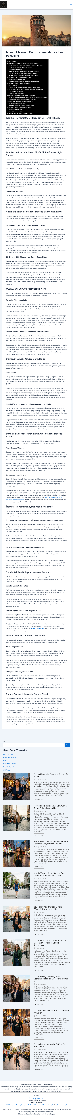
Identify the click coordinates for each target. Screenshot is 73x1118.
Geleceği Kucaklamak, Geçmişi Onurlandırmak (23, 99)
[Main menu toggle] (71, 5)
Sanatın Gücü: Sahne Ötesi (18, 103)
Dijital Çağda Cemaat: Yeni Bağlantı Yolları (22, 105)
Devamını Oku (39, 799)
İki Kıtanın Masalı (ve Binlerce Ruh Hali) (21, 67)
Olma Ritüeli (14, 85)
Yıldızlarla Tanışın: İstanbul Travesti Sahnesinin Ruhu (23, 71)
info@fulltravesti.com (37, 1098)
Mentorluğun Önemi (16, 109)
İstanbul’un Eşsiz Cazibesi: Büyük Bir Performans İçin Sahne (25, 65)
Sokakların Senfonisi (16, 69)
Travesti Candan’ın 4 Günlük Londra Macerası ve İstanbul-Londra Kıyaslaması (50, 942)
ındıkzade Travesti (61, 1105)
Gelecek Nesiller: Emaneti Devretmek (19, 107)
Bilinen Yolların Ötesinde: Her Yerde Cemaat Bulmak (25, 81)
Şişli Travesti (7, 770)
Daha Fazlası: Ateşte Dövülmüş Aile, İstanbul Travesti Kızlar (25, 89)
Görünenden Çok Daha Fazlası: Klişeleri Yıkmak (24, 73)
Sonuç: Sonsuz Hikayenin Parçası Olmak (20, 113)
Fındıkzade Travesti (9, 764)
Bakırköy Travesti (8, 754)
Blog (4, 760)
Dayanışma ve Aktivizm (17, 93)
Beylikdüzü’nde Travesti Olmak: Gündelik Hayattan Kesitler (48, 908)
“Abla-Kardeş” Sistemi (17, 91)
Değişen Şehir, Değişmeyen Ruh (19, 111)
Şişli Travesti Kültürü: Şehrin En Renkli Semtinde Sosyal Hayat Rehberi (51, 842)
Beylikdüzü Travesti (9, 757)
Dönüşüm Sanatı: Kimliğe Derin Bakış (19, 83)
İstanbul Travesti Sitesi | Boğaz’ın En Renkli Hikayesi (23, 63)
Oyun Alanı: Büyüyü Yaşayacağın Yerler (20, 77)
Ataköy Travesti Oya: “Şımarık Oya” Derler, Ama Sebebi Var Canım (49, 874)
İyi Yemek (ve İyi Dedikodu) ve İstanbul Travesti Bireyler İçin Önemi (29, 97)
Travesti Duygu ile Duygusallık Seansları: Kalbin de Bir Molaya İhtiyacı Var (51, 978)
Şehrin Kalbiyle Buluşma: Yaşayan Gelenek (20, 101)
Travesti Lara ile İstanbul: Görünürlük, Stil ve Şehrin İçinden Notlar (50, 807)
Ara (4, 741)
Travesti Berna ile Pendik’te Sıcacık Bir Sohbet (51, 775)
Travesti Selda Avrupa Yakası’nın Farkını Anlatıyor (51, 1011)
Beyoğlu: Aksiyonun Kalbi (18, 79)
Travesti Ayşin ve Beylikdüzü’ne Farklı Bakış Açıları (50, 1045)
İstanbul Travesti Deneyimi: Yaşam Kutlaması (21, 95)
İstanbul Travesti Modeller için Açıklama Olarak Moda (25, 87)
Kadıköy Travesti (8, 767)
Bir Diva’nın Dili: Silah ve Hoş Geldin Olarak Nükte (24, 75)
